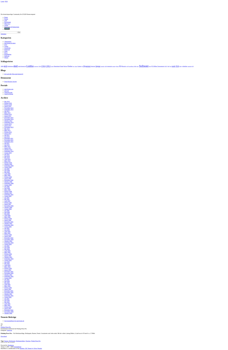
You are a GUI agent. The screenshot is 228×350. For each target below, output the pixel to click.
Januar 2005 (7, 236)
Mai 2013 (7, 129)
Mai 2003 (7, 263)
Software (6, 56)
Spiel (150, 66)
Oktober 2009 (8, 164)
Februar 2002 (8, 287)
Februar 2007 (8, 202)
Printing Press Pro (6, 327)
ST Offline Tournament (157, 66)
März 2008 (7, 190)
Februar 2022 (8, 103)
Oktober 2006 (8, 207)
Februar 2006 (8, 218)
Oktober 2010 (8, 149)
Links (5, 51)
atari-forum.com (8, 89)
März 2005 (7, 233)
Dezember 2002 (8, 271)
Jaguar (98, 66)
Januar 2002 (7, 289)
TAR (168, 66)
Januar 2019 (7, 106)
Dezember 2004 (8, 238)
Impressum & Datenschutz (11, 27)
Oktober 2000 (8, 313)
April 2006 (7, 215)
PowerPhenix (131, 66)
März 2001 (7, 305)
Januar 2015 (7, 116)
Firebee (70, 66)
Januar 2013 (7, 133)
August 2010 (8, 153)
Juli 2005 (6, 228)
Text (170, 66)
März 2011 (7, 146)
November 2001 (8, 292)
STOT (165, 66)
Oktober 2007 (8, 193)
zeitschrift (190, 66)
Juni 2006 (7, 212)
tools (173, 66)
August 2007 (8, 196)
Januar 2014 (7, 125)
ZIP (193, 66)
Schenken (3, 34)
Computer (36, 66)
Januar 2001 (7, 308)
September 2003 (8, 259)
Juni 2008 (7, 188)
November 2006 (8, 206)
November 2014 (8, 119)
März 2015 (7, 113)
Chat (5, 20)
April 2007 (7, 201)
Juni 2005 (7, 230)
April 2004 (7, 251)
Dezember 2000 (8, 310)
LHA (106, 66)
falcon (65, 66)
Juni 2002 (7, 281)
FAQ (5, 45)
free (73, 66)
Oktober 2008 (8, 182)
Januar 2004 (7, 255)
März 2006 (7, 217)
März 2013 (7, 130)
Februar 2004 (8, 254)
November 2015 (8, 108)
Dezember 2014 (8, 117)
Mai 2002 (7, 283)
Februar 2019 (8, 105)
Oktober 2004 (8, 241)
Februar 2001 (8, 307)
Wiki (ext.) (7, 24)
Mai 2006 (7, 214)
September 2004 (8, 242)
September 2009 (8, 165)
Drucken (28, 341)
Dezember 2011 (8, 138)
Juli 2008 (6, 186)
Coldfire (30, 66)
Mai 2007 (7, 199)
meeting (114, 66)
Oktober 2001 (8, 294)
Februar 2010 (8, 162)
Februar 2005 (8, 234)
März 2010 (7, 161)
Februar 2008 (8, 191)
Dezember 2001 (8, 291)
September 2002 (8, 276)
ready (137, 66)
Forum (6, 19)
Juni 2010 (7, 156)
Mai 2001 (7, 302)
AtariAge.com (8, 92)
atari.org (6, 91)
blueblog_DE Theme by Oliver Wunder (31, 348)
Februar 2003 (8, 268)
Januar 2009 (7, 178)
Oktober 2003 (8, 257)
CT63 (43, 66)
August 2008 (8, 185)
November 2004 (8, 239)
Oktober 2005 (8, 223)
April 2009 (7, 174)
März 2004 (7, 252)
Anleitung (10, 66)
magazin (109, 66)
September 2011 (8, 141)
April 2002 (7, 284)
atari (15, 66)
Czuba (52, 66)
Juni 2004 (7, 247)
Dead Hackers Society (10, 81)
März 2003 (7, 267)
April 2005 (7, 231)
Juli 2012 (6, 135)
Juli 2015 (6, 111)
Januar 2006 (7, 220)
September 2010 (8, 151)
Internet (93, 66)
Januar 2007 (7, 204)
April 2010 (7, 159)
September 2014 (8, 122)
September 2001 (8, 295)
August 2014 (8, 124)
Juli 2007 (6, 198)
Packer (117, 66)
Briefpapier (12, 341)
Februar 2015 (8, 114)
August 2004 (8, 244)
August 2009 (8, 167)
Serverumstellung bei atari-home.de (14, 321)
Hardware (7, 49)
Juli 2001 (6, 299)
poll (127, 66)
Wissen (6, 57)
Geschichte (7, 48)
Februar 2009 (8, 177)
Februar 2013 (8, 132)
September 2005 (8, 225)
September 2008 (8, 183)
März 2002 (7, 286)
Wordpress (11, 345)
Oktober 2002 (8, 275)
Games (6, 46)
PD (120, 66)
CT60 (39, 66)
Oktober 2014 (8, 121)
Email (61, 66)
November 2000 (8, 311)
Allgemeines (7, 41)
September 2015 (8, 109)
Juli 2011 (6, 143)
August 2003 (8, 260)
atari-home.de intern (9, 43)
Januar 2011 (7, 148)
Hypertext (87, 66)
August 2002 (8, 278)
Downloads (7, 22)
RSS (6, 1)
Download (4, 336)
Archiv (6, 25)
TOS (177, 66)
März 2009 (7, 175)
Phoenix (123, 66)
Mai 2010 (7, 157)
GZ (82, 66)
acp (5, 66)
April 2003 (7, 265)
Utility (180, 66)
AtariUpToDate (8, 94)
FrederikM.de (17, 347)
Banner (6, 341)
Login (2, 1)
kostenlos (102, 66)
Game (76, 66)
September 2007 (8, 194)
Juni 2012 (7, 137)
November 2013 (8, 127)
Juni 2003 (7, 262)
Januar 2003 (7, 270)
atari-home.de (22, 66)
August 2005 (8, 226)
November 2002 (8, 273)
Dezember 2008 (8, 180)
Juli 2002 (6, 279)
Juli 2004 (6, 246)
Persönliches (7, 54)
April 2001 (7, 303)
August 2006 (8, 209)
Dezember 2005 (8, 222)
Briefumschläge (20, 341)
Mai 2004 (7, 249)
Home (6, 17)
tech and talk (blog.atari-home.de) (13, 74)
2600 (2, 66)
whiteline (184, 66)
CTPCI (48, 66)
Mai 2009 (7, 172)
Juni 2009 (7, 170)
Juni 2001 (7, 300)
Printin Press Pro (36, 341)
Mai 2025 (7, 101)
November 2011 (8, 140)
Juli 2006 (6, 210)
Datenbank (57, 66)
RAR (135, 66)
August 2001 (8, 297)
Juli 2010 (6, 154)
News (6, 53)
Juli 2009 (6, 169)
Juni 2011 (7, 145)
